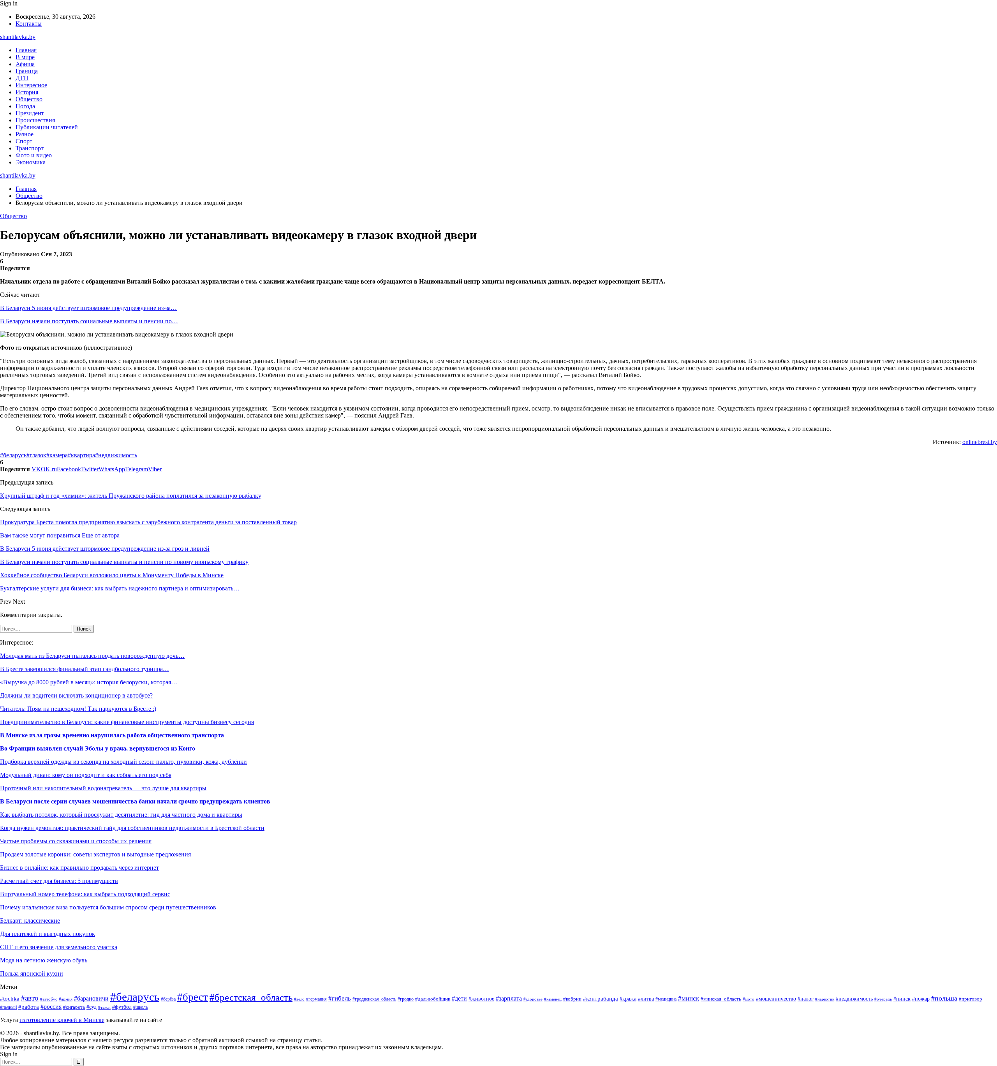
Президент (30, 113)
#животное (481, 999)
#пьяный (8, 1007)
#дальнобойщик (432, 999)
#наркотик (824, 999)
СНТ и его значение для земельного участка (58, 947)
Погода (25, 106)
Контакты (29, 23)
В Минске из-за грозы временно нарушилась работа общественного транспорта (112, 735)
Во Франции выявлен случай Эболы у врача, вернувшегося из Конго (97, 748)
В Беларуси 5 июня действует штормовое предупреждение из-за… (88, 308)
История (27, 92)
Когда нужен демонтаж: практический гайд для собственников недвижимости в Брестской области (132, 828)
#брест (192, 997)
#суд (91, 1007)
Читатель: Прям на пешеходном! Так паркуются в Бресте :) (78, 708)
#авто (30, 998)
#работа (28, 1007)
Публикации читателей (47, 127)
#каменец (553, 999)
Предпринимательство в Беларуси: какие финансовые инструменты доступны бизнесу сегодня (127, 722)
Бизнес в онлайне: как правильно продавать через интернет (79, 867)
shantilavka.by (17, 36)
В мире (25, 57)
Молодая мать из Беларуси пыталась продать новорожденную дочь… (92, 655)
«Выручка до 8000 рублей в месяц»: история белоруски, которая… (88, 682)
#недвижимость (116, 455)
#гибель (339, 998)
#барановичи (91, 998)
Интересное (31, 85)
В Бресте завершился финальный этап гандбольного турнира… (84, 669)
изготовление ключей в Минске (61, 1020)
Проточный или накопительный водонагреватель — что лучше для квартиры (103, 788)
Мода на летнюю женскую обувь (43, 960)
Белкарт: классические (30, 920)
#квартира (81, 455)
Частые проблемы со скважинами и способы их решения (75, 841)
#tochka (9, 998)
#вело (299, 999)
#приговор (970, 999)
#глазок (36, 455)
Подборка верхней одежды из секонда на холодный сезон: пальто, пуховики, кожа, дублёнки (123, 761)
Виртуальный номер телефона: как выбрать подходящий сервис (85, 894)
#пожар (921, 999)
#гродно (406, 999)
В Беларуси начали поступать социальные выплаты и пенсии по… (89, 321)
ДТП (22, 78)
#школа (140, 1007)
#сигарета (74, 1007)
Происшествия (35, 120)
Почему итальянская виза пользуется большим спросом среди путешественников (108, 907)
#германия (316, 999)
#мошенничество (776, 999)
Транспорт (30, 148)
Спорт (24, 141)
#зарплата (509, 998)
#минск (688, 998)
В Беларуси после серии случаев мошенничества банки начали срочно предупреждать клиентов (135, 801)
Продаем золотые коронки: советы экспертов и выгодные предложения (95, 854)
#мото (748, 999)
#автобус (48, 999)
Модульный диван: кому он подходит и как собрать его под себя (85, 775)
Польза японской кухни (31, 973)
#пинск (902, 999)
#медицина (665, 999)
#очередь (883, 999)
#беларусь (13, 455)
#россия (51, 1006)
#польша (944, 998)
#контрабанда (600, 999)
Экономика (31, 162)
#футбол (122, 1007)
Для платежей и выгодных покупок (47, 933)
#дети (459, 998)
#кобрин (572, 999)
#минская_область (721, 999)
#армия (65, 999)
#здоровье (533, 999)
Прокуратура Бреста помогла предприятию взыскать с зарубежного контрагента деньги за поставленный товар (148, 522)
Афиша (25, 64)
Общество (29, 99)
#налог (806, 999)
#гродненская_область (374, 999)
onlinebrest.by (979, 442)
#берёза (168, 999)
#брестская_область (251, 997)
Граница (27, 71)
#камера (57, 455)
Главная (26, 50)
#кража (628, 999)
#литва (646, 999)
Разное (24, 134)
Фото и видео (34, 155)
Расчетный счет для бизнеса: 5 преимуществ (59, 880)
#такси (104, 1007)
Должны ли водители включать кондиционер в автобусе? (76, 695)
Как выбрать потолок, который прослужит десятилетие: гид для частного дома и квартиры (121, 814)
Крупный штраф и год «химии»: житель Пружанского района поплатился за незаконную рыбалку (130, 495)
